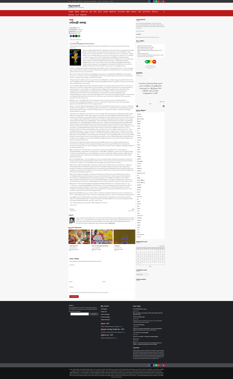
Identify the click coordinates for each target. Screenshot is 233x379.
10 (138, 255)
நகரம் (145, 309)
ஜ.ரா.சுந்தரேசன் (96, 247)
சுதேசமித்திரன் (140, 161)
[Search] (164, 12)
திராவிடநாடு (139, 196)
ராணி (138, 229)
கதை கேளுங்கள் (104, 308)
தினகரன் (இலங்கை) (141, 182)
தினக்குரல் (139, 184)
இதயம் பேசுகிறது (140, 118)
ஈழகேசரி (139, 123)
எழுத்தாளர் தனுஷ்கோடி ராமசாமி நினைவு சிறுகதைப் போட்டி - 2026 (150, 54)
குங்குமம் (139, 147)
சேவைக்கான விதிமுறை (105, 316)
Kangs (134, 324)
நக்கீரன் (138, 208)
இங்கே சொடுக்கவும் (140, 31)
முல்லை (138, 227)
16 (162, 255)
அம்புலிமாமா (139, 116)
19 (146, 258)
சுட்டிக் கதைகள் (121, 11)
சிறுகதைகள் (74, 5)
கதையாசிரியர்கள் (93, 1)
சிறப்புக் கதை (155, 11)
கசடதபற (138, 135)
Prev (137, 106)
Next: (131, 210)
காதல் (90, 11)
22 (158, 258)
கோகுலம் (139, 151)
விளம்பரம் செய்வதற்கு (105, 314)
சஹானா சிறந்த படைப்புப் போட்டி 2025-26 (145, 56)
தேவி (138, 206)
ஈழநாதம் (138, 128)
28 (154, 261)
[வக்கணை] (124, 237)
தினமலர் (138, 194)
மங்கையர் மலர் (140, 215)
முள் (138, 338)
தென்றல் (138, 201)
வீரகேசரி (139, 236)
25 (142, 261)
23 (162, 258)
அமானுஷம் (70, 11)
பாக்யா (138, 210)
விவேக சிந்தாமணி (140, 234)
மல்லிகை (139, 222)
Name (71, 281)
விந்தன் (78, 27)
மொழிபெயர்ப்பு (83, 14)
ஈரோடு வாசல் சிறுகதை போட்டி (143, 53)
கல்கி (138, 142)
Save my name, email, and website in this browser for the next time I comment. (89, 292)
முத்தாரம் (139, 225)
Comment (72, 264)
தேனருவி (139, 203)
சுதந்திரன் (139, 158)
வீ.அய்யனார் (118, 247)
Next (164, 106)
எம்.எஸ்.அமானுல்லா (144, 332)
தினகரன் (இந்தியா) (141, 180)
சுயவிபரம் (99, 1)
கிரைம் (95, 11)
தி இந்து (138, 177)
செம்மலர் (139, 166)
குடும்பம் (100, 11)
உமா (138, 130)
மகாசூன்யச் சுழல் (141, 316)
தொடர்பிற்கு (111, 1)
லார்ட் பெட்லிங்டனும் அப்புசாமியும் (100, 245)
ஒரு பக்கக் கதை (146, 11)
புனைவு (139, 11)
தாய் (138, 175)
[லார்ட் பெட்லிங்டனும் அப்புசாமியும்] (102, 237)
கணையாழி (139, 137)
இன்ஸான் (139, 121)
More (120, 326)
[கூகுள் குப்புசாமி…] (79, 237)
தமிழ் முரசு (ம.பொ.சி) (141, 173)
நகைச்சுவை (134, 11)
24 (138, 261)
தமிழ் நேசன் (139, 168)
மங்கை (138, 213)
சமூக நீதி (105, 11)
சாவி (138, 154)
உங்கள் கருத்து (104, 1)
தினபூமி (138, 192)
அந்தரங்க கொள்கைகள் (105, 319)
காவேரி (138, 144)
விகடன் (138, 232)
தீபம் (138, 199)
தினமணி (139, 189)
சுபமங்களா (139, 163)
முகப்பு (69, 1)
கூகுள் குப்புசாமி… (74, 245)
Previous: (73, 210)
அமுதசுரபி (139, 114)
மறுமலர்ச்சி (139, 220)
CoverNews (113, 377)
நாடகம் (77, 14)
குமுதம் (138, 149)
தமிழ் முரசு (139, 170)
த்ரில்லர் (128, 11)
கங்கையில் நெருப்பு (140, 324)
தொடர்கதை (71, 14)
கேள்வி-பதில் (80, 1)
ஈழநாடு (138, 125)
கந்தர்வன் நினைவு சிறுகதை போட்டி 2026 (145, 47)
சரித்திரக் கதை (112, 11)
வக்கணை (117, 245)
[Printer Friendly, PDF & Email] (73, 205)
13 (150, 255)
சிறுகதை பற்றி (86, 1)
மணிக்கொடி (139, 217)
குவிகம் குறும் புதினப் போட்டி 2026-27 (144, 45)
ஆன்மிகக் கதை (84, 11)
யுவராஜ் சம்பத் (74, 247)
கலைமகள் (139, 140)
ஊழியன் (138, 133)
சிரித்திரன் (139, 156)
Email (104, 281)
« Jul (150, 266)
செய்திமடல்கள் (104, 311)
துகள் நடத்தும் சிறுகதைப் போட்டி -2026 (145, 48)
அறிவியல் (77, 11)
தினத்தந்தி (139, 187)
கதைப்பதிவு (74, 1)
